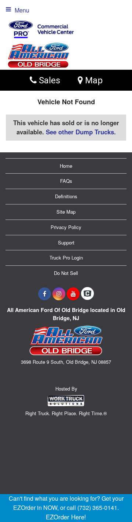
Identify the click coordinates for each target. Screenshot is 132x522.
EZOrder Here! (66, 516)
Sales (48, 80)
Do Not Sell (66, 272)
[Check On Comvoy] (87, 293)
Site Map (66, 211)
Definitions (66, 196)
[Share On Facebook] (44, 293)
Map (93, 80)
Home (66, 165)
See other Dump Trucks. (81, 131)
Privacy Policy (66, 227)
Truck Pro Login (66, 257)
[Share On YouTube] (73, 293)
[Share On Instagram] (58, 293)
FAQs (66, 180)
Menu (22, 10)
